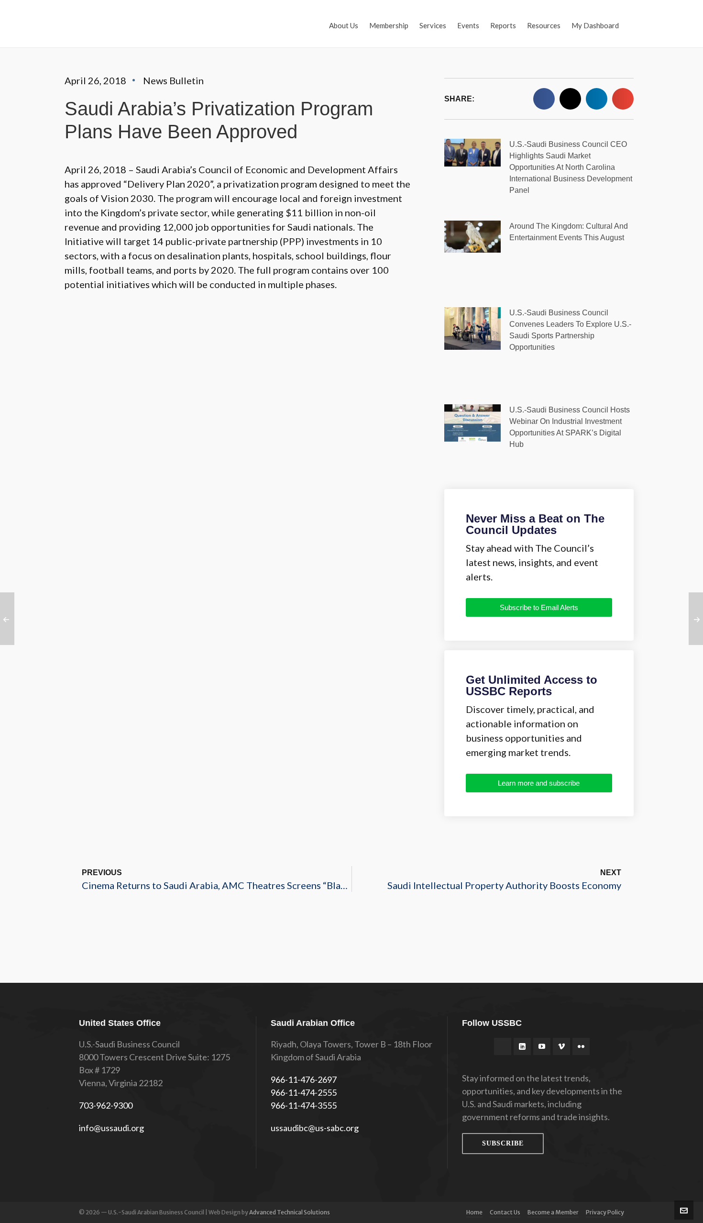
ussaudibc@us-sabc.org (315, 1128)
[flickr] (581, 1046)
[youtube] (541, 1046)
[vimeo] (561, 1046)
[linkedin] (522, 1046)
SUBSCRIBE (503, 1143)
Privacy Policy (605, 1212)
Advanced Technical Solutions (289, 1212)
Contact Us (505, 1212)
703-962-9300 (105, 1105)
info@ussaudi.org (111, 1128)
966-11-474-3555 (304, 1105)
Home (474, 1212)
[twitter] (502, 1046)
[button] (544, 99)
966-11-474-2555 (304, 1092)
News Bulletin (173, 80)
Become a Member (553, 1212)
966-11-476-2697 (304, 1079)
